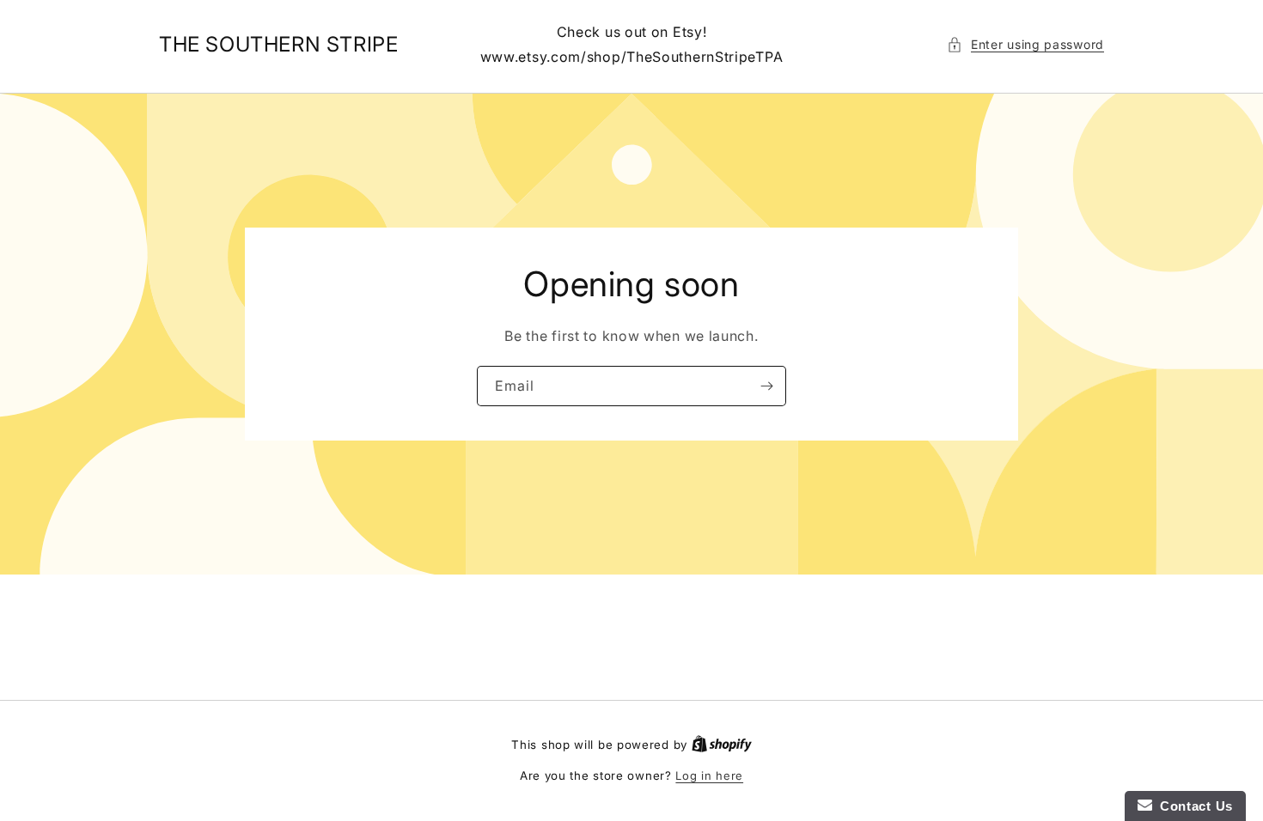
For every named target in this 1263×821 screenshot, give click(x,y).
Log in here (709, 775)
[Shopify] (722, 744)
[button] (1025, 44)
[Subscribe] (766, 386)
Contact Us (1192, 806)
